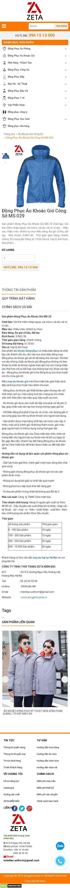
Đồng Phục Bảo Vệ (18, 91)
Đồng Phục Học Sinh (19, 119)
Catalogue (9, 787)
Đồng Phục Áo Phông (19, 48)
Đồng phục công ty (17, 112)
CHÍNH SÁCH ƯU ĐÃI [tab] (17, 307)
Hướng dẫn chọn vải (47, 767)
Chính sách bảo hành (47, 801)
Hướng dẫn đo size (47, 754)
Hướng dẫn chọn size (48, 760)
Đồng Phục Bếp (16, 76)
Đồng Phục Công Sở (18, 69)
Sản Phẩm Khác (16, 105)
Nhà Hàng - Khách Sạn (20, 62)
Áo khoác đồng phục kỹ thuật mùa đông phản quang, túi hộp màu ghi (32, 712)
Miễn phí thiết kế (45, 787)
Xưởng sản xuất (12, 794)
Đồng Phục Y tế (16, 98)
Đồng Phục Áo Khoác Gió (21, 55)
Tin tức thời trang (12, 760)
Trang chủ (9, 134)
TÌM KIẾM (61, 26)
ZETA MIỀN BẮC (12, 801)
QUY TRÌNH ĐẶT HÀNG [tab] (18, 298)
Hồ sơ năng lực (11, 781)
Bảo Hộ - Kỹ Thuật (17, 83)
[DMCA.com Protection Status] (11, 885)
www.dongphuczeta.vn (34, 597)
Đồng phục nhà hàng (18, 126)
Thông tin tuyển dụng (14, 747)
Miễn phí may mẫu (46, 781)
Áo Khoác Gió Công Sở (30, 134)
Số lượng (8, 249)
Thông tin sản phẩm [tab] (19, 290)
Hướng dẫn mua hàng (48, 747)
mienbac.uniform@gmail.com (21, 860)
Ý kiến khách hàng (13, 767)
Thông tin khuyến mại (14, 754)
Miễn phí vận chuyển (47, 794)
